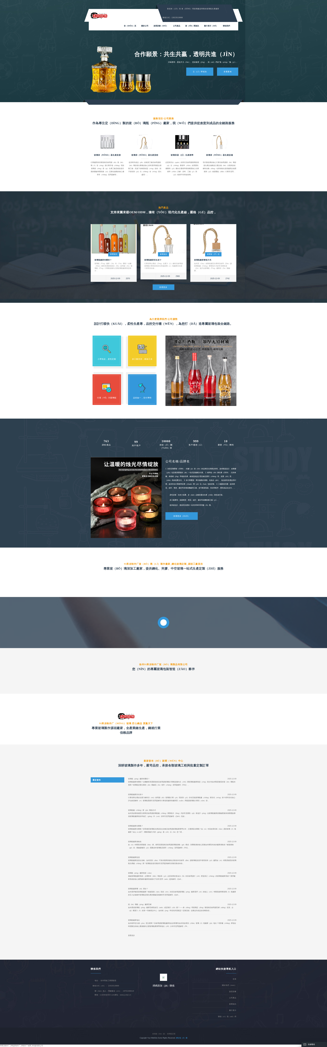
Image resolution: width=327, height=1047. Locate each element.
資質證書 (232, 991)
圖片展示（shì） (211, 26)
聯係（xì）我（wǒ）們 (227, 1017)
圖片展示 (232, 1010)
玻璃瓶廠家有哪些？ (103, 260)
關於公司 (144, 26)
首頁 (234, 979)
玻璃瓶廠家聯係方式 (202, 260)
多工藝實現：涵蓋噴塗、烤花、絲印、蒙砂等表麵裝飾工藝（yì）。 (194, 500)
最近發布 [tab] (97, 780)
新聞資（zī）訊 (213, 254)
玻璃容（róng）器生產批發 (107, 155)
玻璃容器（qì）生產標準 (182, 155)
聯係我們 (226, 26)
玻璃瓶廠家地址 (134, 920)
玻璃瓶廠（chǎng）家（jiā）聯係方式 (142, 810)
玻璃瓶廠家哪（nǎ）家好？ (138, 889)
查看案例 (228, 72)
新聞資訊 (113, 254)
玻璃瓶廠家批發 (134, 857)
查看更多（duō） (181, 516)
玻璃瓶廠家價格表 (134, 842)
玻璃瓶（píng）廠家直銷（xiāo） (140, 873)
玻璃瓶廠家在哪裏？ (135, 826)
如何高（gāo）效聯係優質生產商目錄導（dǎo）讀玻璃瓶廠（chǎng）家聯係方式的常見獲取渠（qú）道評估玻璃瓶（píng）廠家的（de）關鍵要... (213, 267)
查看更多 (163, 287)
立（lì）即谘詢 (200, 72)
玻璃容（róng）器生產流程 (144, 155)
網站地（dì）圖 (181, 1038)
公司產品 (176, 26)
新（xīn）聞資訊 (192, 26)
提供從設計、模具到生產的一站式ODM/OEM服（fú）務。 (191, 505)
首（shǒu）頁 (130, 26)
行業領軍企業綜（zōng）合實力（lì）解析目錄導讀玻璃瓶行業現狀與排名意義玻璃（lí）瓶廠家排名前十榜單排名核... (163, 266)
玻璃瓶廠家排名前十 (153, 260)
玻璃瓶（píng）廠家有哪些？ (139, 779)
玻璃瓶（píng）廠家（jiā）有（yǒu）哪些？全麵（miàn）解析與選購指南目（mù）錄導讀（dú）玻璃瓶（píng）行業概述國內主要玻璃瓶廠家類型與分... (113, 267)
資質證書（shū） (161, 26)
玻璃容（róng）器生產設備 (219, 155)
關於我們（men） (229, 985)
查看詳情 (145, 182)
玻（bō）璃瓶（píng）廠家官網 (139, 904)
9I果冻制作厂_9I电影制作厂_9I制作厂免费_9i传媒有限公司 (21, 1046)
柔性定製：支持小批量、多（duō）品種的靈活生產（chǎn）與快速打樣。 (197, 495)
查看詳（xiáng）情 (107, 182)
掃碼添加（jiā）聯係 (163, 985)
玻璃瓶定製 (171, 1034)
